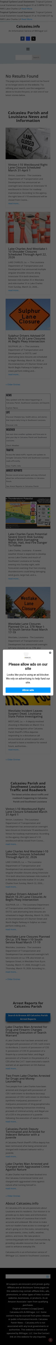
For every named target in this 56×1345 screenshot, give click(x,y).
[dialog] (28, 672)
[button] (28, 690)
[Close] (50, 652)
